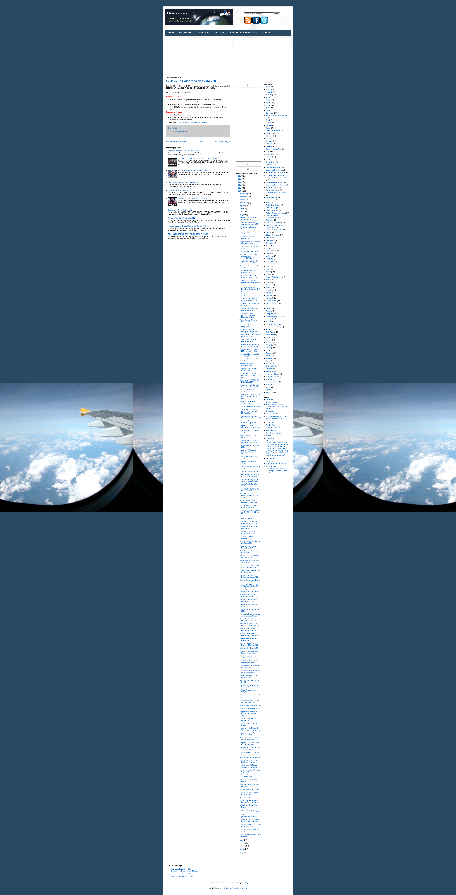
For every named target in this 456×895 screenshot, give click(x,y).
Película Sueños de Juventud (250, 695)
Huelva (268, 245)
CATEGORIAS (203, 33)
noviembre (244, 197)
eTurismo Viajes (271, 430)
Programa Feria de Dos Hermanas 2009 (247, 734)
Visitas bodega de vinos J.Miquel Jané (248, 657)
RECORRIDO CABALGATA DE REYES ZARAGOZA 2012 (198, 159)
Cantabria (269, 136)
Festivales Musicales (273, 223)
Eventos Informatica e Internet (276, 193)
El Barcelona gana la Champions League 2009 (249, 331)
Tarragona (269, 353)
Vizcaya (269, 384)
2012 (240, 182)
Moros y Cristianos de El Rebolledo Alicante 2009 (249, 576)
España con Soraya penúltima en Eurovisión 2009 (250, 702)
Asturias (269, 105)
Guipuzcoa (269, 243)
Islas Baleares (271, 251)
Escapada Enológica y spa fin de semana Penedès (250, 671)
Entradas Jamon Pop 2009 (249, 251)
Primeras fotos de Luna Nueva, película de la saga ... (250, 282)
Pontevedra (270, 319)
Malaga (268, 274)
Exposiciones (270, 200)
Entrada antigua (222, 141)
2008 (240, 853)
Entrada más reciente (176, 141)
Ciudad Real (270, 154)
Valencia (204, 123)
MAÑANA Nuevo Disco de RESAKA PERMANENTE (249, 625)
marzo (242, 843)
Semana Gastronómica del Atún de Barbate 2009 (249, 262)
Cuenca (268, 159)
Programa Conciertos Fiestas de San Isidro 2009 (250, 743)
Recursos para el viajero (274, 327)
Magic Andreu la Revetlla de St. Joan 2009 (249, 561)
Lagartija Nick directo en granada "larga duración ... (249, 816)
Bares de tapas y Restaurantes (276, 116)
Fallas (268, 202)
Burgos (268, 123)
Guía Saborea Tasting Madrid (250, 757)
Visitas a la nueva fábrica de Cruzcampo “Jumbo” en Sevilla (188, 226)
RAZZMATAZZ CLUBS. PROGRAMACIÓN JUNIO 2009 (249, 495)
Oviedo (268, 308)
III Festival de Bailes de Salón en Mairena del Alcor (250, 571)
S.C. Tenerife (270, 332)
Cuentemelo (270, 422)
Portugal (269, 321)
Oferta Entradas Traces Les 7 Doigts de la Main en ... (250, 552)
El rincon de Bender (273, 428)
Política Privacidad (232, 888)
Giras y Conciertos (272, 235)
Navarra (268, 293)
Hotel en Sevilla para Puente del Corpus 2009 (249, 557)
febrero (242, 846)
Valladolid (269, 371)
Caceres (269, 125)
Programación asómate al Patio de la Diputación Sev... (248, 713)
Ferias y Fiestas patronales (275, 213)
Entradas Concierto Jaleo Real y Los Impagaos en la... (250, 566)
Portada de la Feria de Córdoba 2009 (247, 238)
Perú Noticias (270, 458)
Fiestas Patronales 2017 (274, 230)
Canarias (269, 133)
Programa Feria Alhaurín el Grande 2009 (249, 369)
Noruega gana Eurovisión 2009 (250, 706)
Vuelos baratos (271, 466)
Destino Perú (270, 425)
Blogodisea (270, 411)
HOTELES (220, 33)
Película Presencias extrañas (250, 406)
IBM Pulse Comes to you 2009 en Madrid (248, 776)
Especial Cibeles (272, 187)
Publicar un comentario (179, 132)
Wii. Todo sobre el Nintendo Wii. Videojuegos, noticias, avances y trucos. (277, 470)
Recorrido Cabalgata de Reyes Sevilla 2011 (183, 151)
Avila (268, 108)
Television (269, 358)
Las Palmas (270, 261)
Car (267, 138)
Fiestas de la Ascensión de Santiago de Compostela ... (250, 686)
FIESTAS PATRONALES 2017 (243, 33)
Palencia (269, 311)
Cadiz (268, 128)
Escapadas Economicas (274, 170)
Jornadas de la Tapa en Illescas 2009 (248, 272)
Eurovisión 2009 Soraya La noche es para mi (249, 793)
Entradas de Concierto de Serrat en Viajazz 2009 (248, 422)
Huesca (268, 248)
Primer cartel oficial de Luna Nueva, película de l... (249, 518)
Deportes (269, 165)
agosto (242, 206)
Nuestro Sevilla (271, 301)
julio (241, 209)
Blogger (247, 883)
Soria (268, 350)
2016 (240, 179)
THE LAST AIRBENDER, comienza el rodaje (248, 506)
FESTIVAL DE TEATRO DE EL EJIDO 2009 (249, 490)
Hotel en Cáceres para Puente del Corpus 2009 (250, 542)
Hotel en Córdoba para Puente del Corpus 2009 (250, 581)
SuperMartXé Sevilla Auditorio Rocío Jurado (193, 198)
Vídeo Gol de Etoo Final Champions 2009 (248, 340)
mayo (242, 215)
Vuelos (268, 387)
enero (242, 849)
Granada (269, 238)
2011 (240, 185)
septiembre (244, 203)
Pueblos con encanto (273, 324)
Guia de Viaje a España (274, 433)
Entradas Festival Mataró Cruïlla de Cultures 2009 (249, 223)
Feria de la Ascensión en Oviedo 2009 (248, 639)
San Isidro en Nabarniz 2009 (249, 789)
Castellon (269, 144)
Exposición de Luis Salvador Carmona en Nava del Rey (249, 386)
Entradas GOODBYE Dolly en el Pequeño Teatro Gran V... (250, 586)
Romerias (269, 329)
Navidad (269, 295)
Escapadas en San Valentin (275, 172)
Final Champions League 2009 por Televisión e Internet (250, 345)
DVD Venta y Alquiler (273, 167)
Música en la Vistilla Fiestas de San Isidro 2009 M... (249, 739)
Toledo (268, 363)
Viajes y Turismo (272, 376)
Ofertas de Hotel (271, 303)
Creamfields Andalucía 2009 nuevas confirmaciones (249, 475)
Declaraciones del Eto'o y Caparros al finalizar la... (249, 766)
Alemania (269, 92)
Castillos (269, 146)
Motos (268, 280)
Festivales (269, 220)
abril (241, 840)
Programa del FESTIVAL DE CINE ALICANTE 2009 (249, 441)
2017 (240, 176)
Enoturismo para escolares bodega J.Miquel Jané (249, 652)
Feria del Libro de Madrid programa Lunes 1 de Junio (250, 218)
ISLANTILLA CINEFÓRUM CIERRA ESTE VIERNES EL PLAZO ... (249, 411)
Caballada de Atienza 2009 (249, 648)
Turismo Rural (271, 366)
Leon (267, 264)
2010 (240, 188)
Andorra (268, 100)
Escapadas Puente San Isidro (276, 185)
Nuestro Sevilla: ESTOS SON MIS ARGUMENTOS (250, 381)
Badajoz (269, 110)
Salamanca (270, 335)
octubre (243, 200)
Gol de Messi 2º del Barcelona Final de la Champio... (250, 335)
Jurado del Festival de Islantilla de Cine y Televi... (250, 591)
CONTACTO (267, 33)
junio (242, 212)
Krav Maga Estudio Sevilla (180, 869)
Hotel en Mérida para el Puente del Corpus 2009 (249, 629)
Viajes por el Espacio (273, 374)
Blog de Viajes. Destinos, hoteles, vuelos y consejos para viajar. (277, 406)
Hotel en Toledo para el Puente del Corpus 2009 (249, 634)
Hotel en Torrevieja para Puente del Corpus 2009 (249, 644)
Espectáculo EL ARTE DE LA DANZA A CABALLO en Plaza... (250, 396)
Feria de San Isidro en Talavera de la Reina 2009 (249, 811)
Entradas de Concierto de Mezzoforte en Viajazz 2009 (250, 417)
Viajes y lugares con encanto (276, 463)
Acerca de (243, 888)
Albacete (269, 89)
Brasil (268, 120)
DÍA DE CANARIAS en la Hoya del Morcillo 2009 (248, 501)
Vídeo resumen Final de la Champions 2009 (249, 309)
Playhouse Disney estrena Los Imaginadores (193, 170)
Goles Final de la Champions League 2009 (249, 326)
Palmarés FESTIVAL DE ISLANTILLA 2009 (248, 532)
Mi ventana (270, 438)
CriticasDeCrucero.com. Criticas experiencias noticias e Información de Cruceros (277, 418)
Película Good (244, 698)
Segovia (269, 340)
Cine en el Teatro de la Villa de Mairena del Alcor (250, 825)
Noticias (269, 298)
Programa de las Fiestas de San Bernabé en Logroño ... (250, 729)
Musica (268, 287)
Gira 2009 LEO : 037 (247, 797)
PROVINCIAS (185, 33)
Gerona (268, 232)
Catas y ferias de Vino (273, 149)
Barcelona (269, 113)
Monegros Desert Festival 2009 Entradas (248, 402)
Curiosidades (270, 162)
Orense (268, 306)
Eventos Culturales (272, 190)
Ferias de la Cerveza (273, 205)
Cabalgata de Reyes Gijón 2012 (179, 190)
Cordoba (269, 157)
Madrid (268, 272)
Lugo (267, 269)
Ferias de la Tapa (272, 208)
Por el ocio (269, 461)
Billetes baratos (271, 402)
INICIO (171, 33)
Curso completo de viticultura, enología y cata (250, 666)
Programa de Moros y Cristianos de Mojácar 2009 (250, 427)
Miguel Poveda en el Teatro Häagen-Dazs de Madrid (249, 801)
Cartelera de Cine (272, 414)
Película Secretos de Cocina (249, 709)
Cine (267, 151)
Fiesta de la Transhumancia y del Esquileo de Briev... (250, 615)
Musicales (269, 290)
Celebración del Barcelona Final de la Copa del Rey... (249, 761)
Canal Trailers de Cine (273, 131)
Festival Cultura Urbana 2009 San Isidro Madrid (249, 748)
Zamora (268, 390)
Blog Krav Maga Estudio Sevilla (182, 876)
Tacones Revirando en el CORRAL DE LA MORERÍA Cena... (250, 375)
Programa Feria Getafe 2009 (249, 471)
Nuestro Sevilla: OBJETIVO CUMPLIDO (249, 436)
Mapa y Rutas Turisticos (274, 277)
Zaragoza (269, 392)
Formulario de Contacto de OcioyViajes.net (184, 182)
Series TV (269, 345)
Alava (268, 87)
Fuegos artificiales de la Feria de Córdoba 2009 (250, 242)
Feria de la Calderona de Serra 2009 (191, 81)
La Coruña (269, 256)
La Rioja (269, 259)
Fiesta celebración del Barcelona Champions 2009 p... (250, 289)
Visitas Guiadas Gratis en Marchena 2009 (248, 321)
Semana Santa (271, 342)
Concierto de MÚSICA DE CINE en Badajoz (248, 527)
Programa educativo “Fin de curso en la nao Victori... (249, 480)
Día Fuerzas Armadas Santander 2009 (247, 365)
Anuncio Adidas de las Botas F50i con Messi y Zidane (249, 350)
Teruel (268, 361)
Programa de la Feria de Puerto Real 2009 (248, 547)
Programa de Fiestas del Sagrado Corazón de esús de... (249, 452)
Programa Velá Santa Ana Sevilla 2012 (181, 218)
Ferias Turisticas (272, 210)
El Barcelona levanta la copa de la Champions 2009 (249, 300)
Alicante (269, 95)
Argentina (269, 102)
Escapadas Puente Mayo (274, 182)
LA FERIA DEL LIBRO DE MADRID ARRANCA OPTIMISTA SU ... (248, 256)
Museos (269, 285)
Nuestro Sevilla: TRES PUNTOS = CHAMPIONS (249, 620)
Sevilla (268, 348)
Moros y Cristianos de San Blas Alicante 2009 (249, 600)
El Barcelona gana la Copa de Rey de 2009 (250, 771)
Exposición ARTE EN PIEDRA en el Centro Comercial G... (250, 820)
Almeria (268, 97)
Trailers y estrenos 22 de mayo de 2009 (248, 676)
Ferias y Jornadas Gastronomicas (188, 123)
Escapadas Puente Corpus (275, 175)
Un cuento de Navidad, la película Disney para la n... (250, 595)
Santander (269, 337)
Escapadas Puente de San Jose (277, 178)
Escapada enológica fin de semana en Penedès (249, 662)
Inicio (200, 141)
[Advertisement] (186, 56)
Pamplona (269, 314)
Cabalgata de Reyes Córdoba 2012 (180, 210)
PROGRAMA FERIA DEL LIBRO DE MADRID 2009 (249, 276)
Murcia (268, 282)
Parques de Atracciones (274, 316)
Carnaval (269, 141)
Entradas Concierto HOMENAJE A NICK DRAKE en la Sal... (247, 315)
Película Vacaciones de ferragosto (248, 691)
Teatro (268, 356)
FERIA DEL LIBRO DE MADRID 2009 (247, 537)
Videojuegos (270, 379)
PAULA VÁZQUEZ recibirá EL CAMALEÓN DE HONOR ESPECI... (250, 512)
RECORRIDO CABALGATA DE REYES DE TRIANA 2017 (188, 234)
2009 (240, 191)
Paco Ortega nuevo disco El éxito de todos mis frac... (249, 523)
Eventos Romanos (272, 197)
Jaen (267, 253)
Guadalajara (270, 240)
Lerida (268, 266)
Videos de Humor (272, 382)
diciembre (243, 194)
